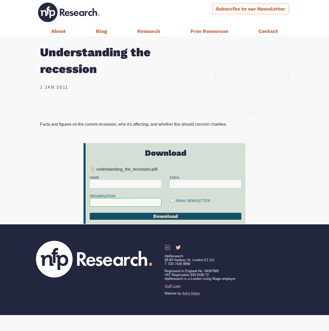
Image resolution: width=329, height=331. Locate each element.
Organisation (102, 196)
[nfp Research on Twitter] (178, 247)
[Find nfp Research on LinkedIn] (167, 247)
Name (94, 178)
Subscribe (250, 9)
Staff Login (172, 286)
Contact (268, 31)
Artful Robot (191, 293)
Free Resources (209, 31)
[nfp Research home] (69, 12)
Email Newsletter (193, 201)
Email (175, 178)
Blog (101, 31)
